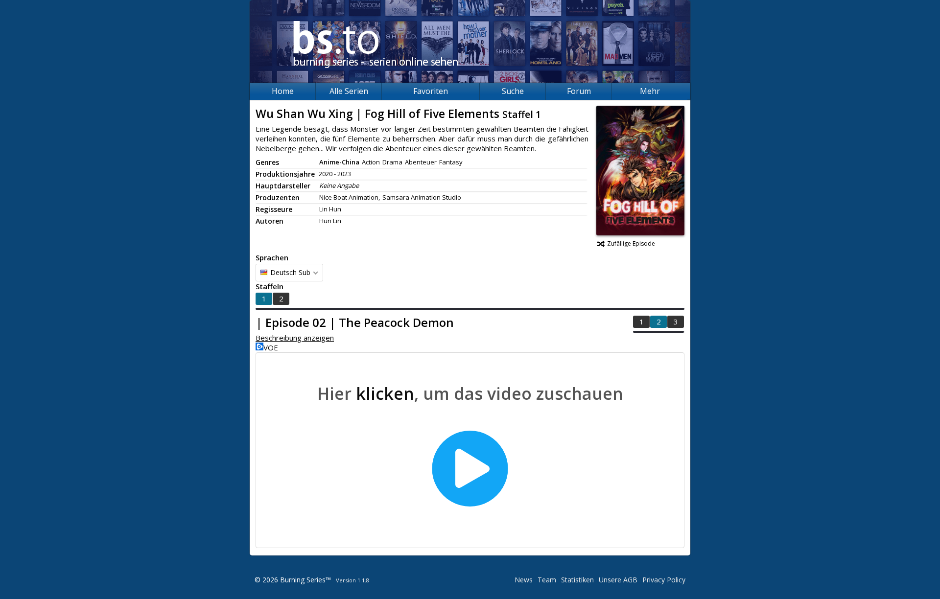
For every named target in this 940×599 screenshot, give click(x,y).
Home (283, 91)
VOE (270, 347)
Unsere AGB (618, 579)
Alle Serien (348, 91)
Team (547, 579)
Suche (513, 91)
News (524, 579)
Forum (579, 91)
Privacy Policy (663, 579)
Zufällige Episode (631, 243)
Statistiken (577, 579)
